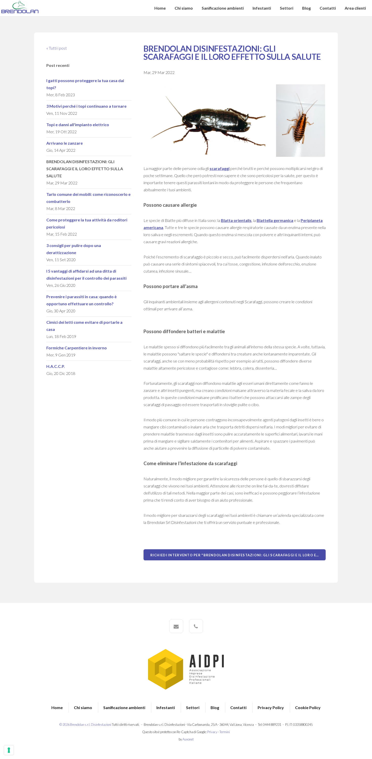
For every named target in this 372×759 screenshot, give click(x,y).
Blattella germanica (275, 220)
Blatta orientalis (236, 220)
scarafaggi (220, 168)
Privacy (212, 732)
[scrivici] (176, 626)
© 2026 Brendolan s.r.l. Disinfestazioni (85, 725)
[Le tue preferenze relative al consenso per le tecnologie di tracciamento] (9, 750)
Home (160, 8)
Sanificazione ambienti (223, 8)
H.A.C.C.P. (55, 366)
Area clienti (355, 8)
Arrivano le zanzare (64, 143)
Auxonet (188, 739)
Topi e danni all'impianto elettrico (77, 124)
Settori (286, 8)
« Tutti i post (56, 48)
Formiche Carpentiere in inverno (76, 347)
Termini (224, 732)
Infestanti (262, 8)
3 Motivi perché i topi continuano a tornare (86, 106)
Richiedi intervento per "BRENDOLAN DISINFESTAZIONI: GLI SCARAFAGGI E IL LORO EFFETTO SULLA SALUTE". (238, 555)
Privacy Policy (271, 707)
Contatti (328, 8)
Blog (306, 8)
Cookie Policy (308, 707)
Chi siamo (184, 8)
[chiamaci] (196, 626)
